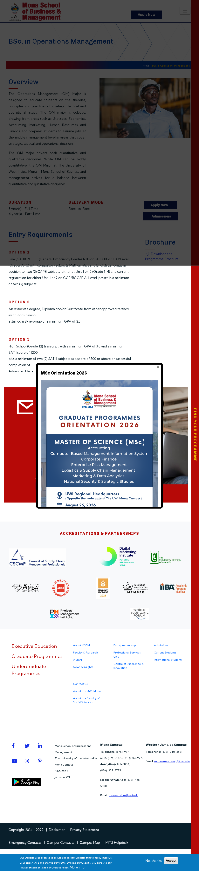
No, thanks (153, 861)
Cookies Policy (59, 867)
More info (77, 867)
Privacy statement (31, 867)
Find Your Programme (195, 435)
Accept (171, 860)
